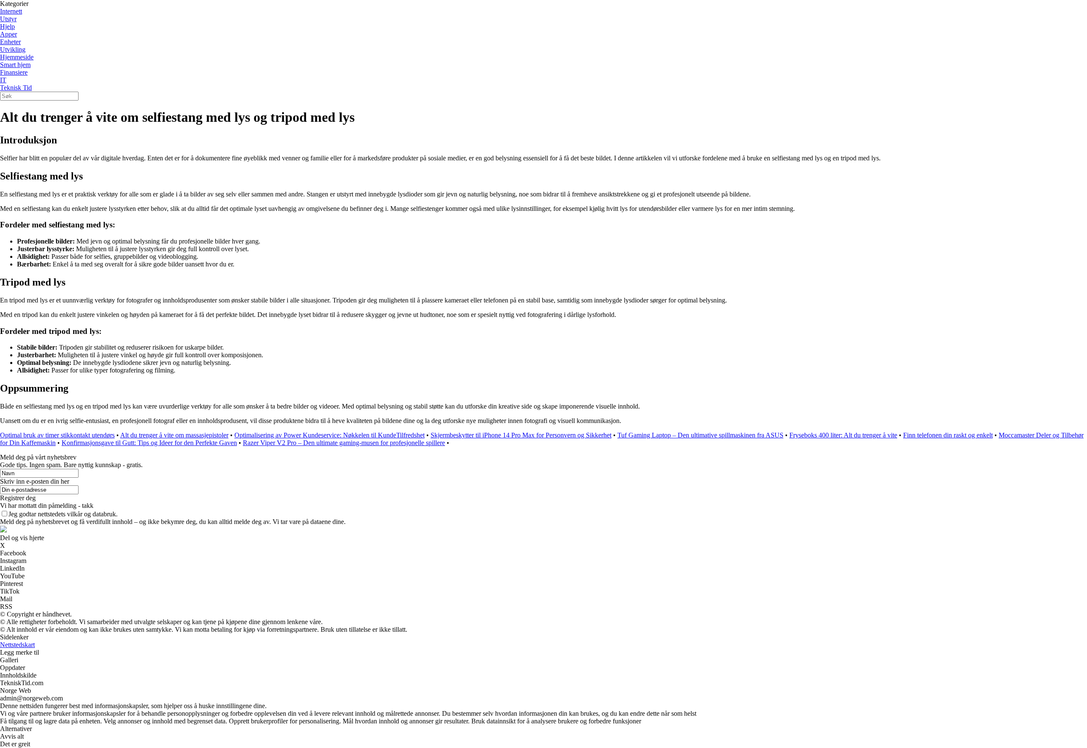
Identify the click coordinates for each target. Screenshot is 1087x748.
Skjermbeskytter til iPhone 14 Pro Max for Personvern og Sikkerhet (521, 435)
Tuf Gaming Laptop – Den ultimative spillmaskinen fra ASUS (700, 435)
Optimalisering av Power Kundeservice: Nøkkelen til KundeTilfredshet (329, 435)
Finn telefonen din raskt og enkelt (948, 435)
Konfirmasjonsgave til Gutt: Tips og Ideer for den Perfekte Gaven (149, 442)
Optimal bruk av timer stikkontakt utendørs (57, 435)
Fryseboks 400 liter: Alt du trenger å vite (843, 435)
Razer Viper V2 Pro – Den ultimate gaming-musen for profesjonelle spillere (344, 442)
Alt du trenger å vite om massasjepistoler (174, 435)
